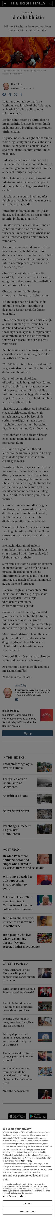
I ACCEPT (28, 1203)
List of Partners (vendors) (14, 1196)
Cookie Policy (26, 1161)
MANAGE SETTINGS (28, 1212)
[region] (27, 1168)
